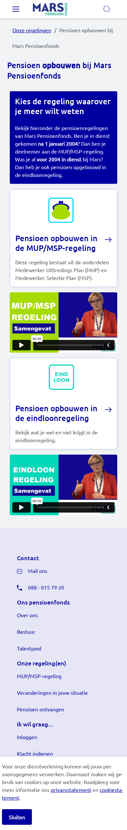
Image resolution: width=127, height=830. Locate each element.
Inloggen (27, 737)
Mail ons (37, 570)
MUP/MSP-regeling (39, 676)
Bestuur (26, 631)
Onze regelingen (31, 30)
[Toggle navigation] (15, 9)
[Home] (58, 9)
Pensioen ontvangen (40, 709)
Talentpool (29, 648)
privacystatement (71, 789)
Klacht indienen (35, 753)
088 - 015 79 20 (46, 587)
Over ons (27, 615)
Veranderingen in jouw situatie (52, 692)
